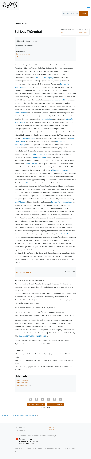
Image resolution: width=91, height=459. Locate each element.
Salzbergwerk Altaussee (59, 170)
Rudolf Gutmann (21, 202)
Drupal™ (29, 448)
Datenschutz (20, 431)
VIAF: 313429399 (22, 383)
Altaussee (29, 183)
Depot (18, 56)
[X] (62, 32)
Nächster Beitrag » (55, 404)
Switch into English (82, 32)
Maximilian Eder (21, 113)
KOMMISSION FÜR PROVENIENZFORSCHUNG (19, 416)
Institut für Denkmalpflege (44, 78)
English (51, 429)
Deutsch (52, 427)
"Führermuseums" (38, 154)
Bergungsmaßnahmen (23, 54)
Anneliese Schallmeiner (24, 272)
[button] (30, 399)
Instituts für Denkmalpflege (61, 202)
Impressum (20, 427)
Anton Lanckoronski (57, 100)
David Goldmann (31, 164)
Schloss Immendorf (27, 138)
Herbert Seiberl (46, 119)
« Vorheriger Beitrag (36, 404)
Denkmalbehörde (39, 157)
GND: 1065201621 (22, 380)
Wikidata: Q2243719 (23, 385)
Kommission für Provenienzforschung (41, 436)
